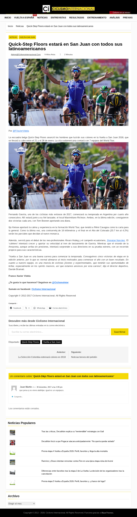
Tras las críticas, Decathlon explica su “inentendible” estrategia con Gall (72, 431)
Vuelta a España (25, 16)
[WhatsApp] (17, 9)
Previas (128, 18)
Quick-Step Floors (30, 342)
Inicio (8, 18)
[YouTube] (20, 9)
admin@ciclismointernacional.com (26, 54)
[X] (14, 9)
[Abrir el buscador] (130, 18)
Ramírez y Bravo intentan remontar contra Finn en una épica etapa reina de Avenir (77, 461)
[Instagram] (10, 9)
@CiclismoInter (60, 282)
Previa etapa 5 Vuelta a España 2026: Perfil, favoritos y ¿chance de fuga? (73, 481)
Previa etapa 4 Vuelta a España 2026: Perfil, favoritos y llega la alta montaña (74, 451)
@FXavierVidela (21, 131)
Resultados (76, 18)
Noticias (42, 18)
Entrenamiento (96, 18)
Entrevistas (58, 18)
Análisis (115, 18)
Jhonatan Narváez (116, 240)
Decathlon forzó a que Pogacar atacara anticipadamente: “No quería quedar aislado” (78, 441)
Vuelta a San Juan (27, 37)
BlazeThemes (107, 513)
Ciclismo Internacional (44, 289)
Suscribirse (119, 332)
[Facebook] (7, 9)
